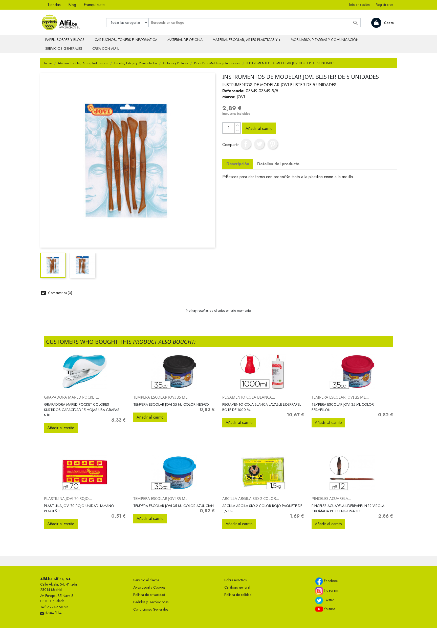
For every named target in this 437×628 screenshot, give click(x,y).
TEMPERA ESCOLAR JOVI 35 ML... (161, 397)
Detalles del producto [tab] (278, 164)
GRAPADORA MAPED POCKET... (71, 397)
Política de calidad (238, 594)
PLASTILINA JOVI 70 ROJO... (68, 498)
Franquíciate (94, 5)
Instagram (330, 590)
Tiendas (54, 5)
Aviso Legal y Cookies (149, 587)
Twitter (328, 599)
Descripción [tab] (237, 164)
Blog (72, 5)
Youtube (329, 608)
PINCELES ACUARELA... (331, 498)
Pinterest (273, 144)
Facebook (330, 580)
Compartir (246, 144)
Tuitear (259, 144)
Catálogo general (237, 587)
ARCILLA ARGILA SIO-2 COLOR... (250, 498)
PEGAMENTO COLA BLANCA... (248, 397)
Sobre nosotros (235, 580)
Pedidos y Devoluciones (150, 602)
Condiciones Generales (150, 609)
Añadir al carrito (259, 128)
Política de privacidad (149, 594)
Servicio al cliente (146, 580)
